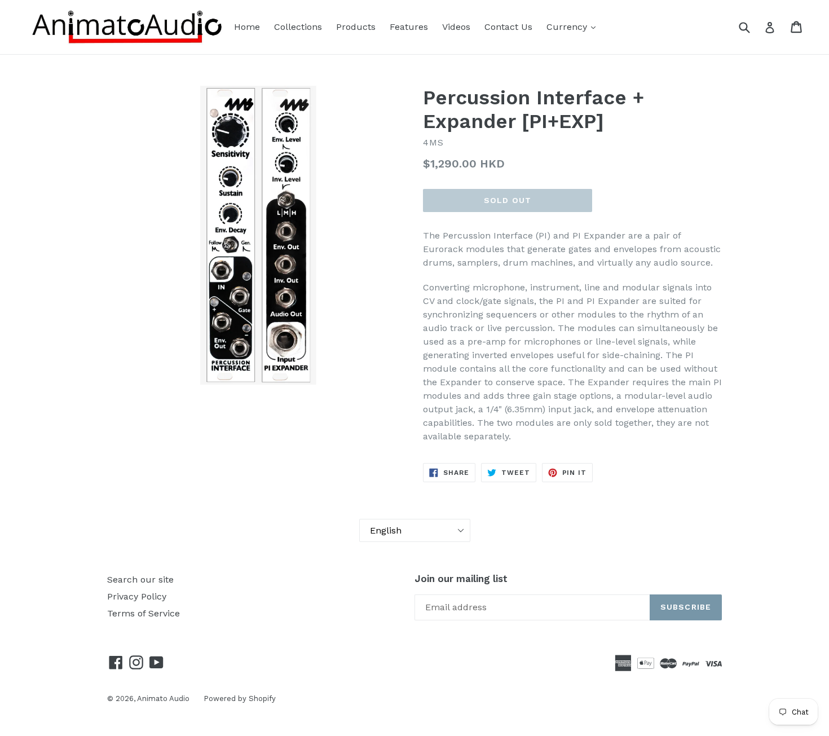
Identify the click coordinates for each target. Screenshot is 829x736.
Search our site (140, 579)
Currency (568, 26)
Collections (298, 26)
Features (409, 26)
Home (247, 26)
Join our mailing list (461, 578)
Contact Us (508, 26)
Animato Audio (163, 698)
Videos (456, 26)
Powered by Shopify (240, 698)
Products (356, 26)
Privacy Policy (136, 596)
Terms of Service (143, 613)
